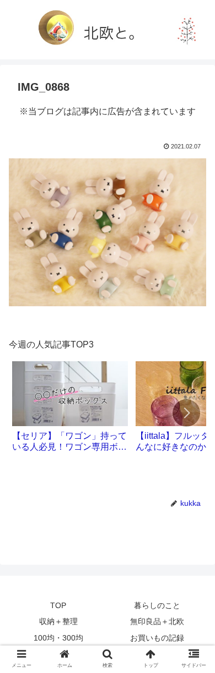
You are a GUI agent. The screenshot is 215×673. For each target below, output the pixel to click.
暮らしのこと (157, 605)
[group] (70, 411)
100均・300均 (58, 637)
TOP (58, 605)
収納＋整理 (58, 621)
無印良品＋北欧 (157, 621)
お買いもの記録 (157, 637)
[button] (186, 413)
